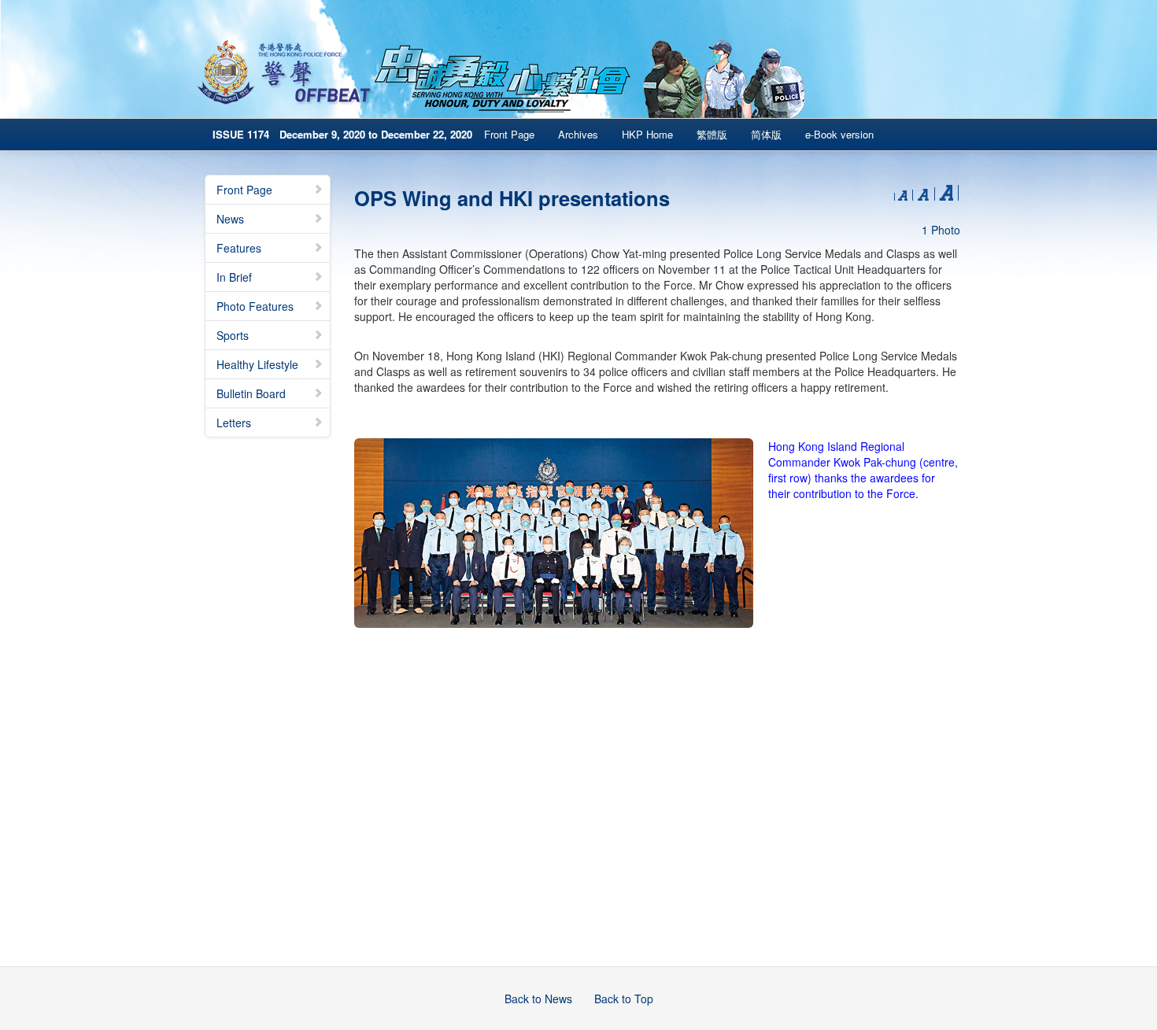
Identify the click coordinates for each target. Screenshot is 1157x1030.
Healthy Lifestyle (257, 364)
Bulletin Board (251, 393)
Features (238, 248)
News (230, 219)
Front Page (509, 134)
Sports (232, 335)
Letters (233, 422)
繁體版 (712, 134)
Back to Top (623, 998)
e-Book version (839, 134)
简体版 (766, 134)
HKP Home (647, 134)
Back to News (538, 998)
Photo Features (255, 306)
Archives (578, 134)
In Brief (234, 277)
